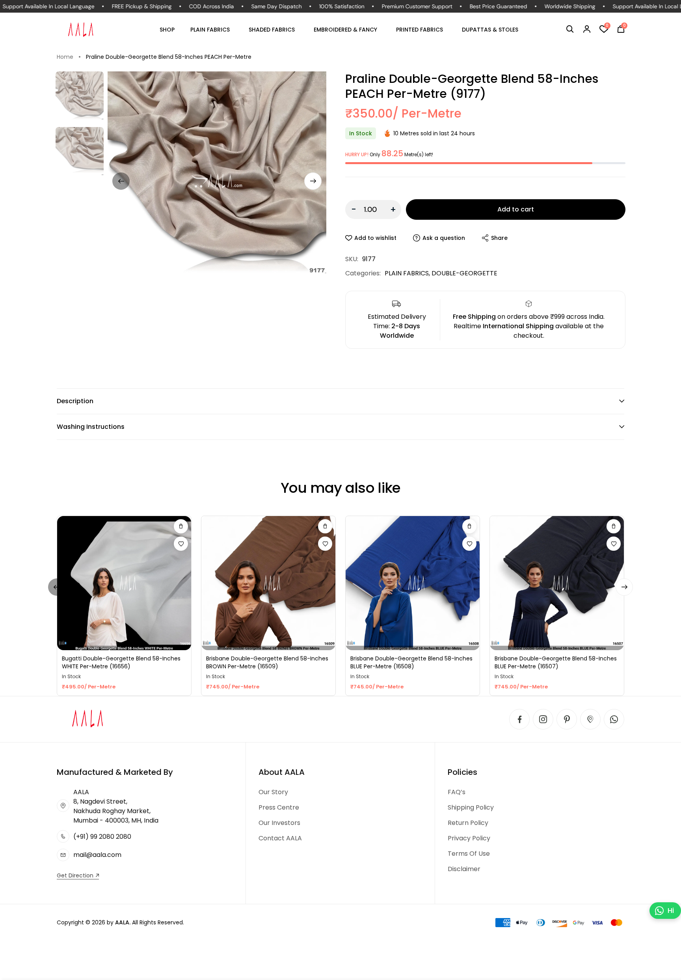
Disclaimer (464, 868)
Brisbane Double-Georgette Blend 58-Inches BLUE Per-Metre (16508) (411, 662)
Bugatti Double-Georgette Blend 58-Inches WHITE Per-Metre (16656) (121, 662)
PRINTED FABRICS (419, 30)
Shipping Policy (471, 807)
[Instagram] (543, 719)
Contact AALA (280, 838)
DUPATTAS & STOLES (490, 30)
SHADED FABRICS (272, 30)
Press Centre (279, 807)
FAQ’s (456, 792)
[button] (570, 29)
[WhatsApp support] (614, 719)
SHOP (167, 30)
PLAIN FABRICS (210, 30)
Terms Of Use (469, 853)
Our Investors (279, 822)
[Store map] (590, 719)
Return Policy (468, 822)
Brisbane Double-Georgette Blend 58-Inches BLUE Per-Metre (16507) (556, 662)
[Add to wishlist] (181, 544)
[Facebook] (519, 719)
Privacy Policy (469, 838)
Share (499, 238)
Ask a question (443, 238)
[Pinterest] (566, 719)
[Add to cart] (181, 526)
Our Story (273, 792)
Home (65, 57)
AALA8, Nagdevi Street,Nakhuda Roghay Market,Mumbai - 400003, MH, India (115, 806)
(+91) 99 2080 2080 (102, 836)
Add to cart (515, 209)
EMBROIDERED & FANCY (345, 30)
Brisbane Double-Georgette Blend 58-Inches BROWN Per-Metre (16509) (267, 662)
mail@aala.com (97, 854)
